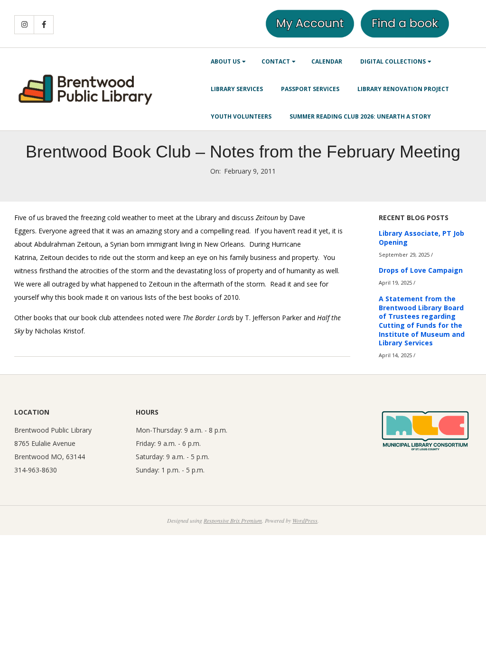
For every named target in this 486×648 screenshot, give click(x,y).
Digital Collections (393, 61)
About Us (225, 61)
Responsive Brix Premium (233, 520)
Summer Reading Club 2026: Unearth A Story (360, 116)
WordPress (305, 520)
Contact (276, 61)
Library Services (237, 89)
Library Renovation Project (403, 89)
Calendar (326, 61)
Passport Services (310, 89)
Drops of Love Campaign (421, 270)
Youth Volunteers (241, 116)
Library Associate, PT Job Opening (421, 238)
